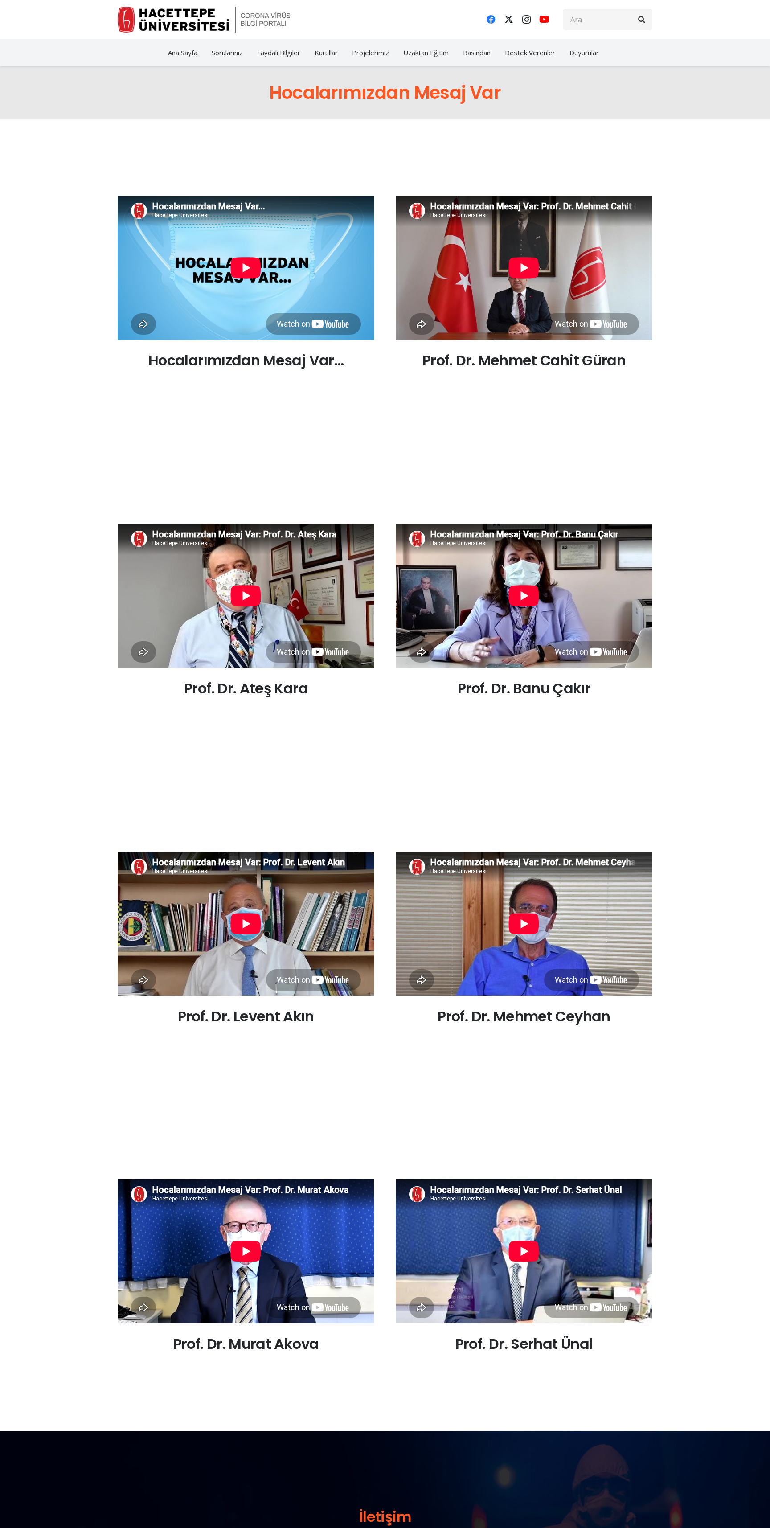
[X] (509, 20)
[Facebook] (491, 20)
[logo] (204, 20)
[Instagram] (527, 20)
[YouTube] (544, 20)
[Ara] (641, 19)
